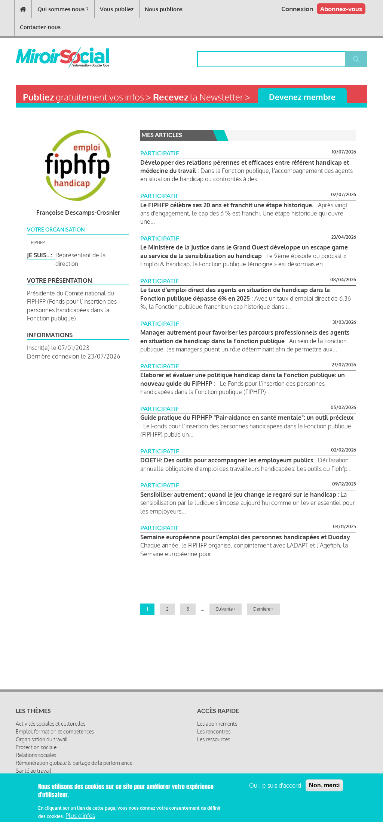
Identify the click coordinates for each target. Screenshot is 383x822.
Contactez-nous (40, 27)
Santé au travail (33, 770)
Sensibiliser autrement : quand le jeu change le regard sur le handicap (238, 494)
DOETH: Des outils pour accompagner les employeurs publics (227, 460)
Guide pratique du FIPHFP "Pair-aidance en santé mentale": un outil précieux (246, 417)
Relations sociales (36, 755)
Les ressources (213, 739)
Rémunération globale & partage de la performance (74, 763)
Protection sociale (36, 747)
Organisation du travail (42, 739)
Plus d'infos (80, 815)
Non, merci (324, 785)
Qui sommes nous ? (63, 9)
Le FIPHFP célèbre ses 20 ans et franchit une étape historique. (226, 205)
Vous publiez (117, 9)
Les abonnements (217, 723)
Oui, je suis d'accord (275, 785)
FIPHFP (38, 242)
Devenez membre (302, 97)
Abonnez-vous (341, 9)
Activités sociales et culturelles (50, 723)
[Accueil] (44, 57)
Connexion (297, 9)
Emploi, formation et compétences (55, 731)
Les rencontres (213, 731)
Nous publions (164, 9)
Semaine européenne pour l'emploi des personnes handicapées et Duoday (245, 537)
